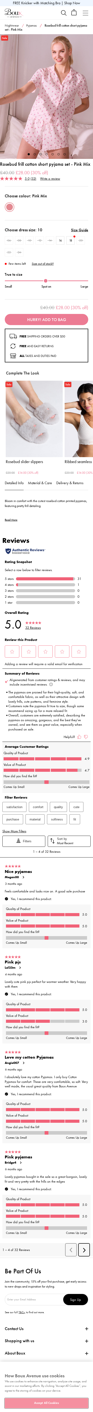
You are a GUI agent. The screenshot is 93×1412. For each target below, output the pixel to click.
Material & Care (40, 483)
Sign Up (75, 1300)
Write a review (50, 178)
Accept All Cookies (46, 1403)
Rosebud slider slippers (24, 462)
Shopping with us (19, 1340)
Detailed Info (14, 483)
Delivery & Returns (69, 483)
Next (88, 96)
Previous (4, 96)
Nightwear (12, 26)
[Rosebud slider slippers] (34, 419)
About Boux (15, 1353)
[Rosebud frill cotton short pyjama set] (46, 96)
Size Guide (79, 230)
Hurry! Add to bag (46, 319)
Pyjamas (31, 26)
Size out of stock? (43, 264)
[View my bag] (74, 14)
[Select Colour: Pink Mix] (9, 207)
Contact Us (14, 1328)
